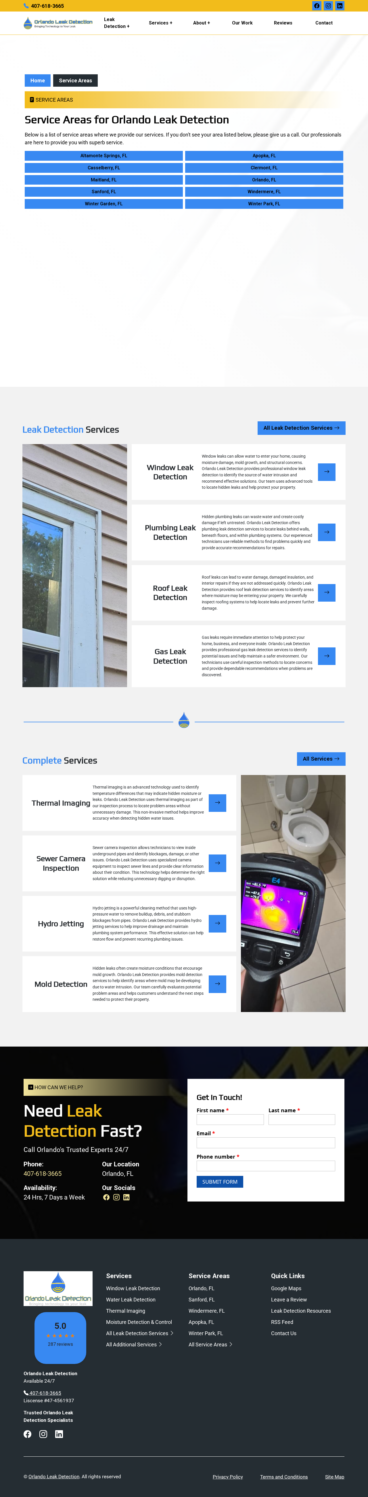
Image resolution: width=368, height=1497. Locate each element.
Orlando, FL (264, 180)
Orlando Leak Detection (53, 1476)
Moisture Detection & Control (139, 1322)
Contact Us (283, 1333)
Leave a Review (289, 1300)
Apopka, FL (264, 155)
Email (206, 1133)
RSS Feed (282, 1322)
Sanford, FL (104, 191)
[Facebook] (107, 1197)
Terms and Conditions (284, 1477)
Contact (324, 23)
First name (213, 1110)
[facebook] (316, 5)
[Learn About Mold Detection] (217, 984)
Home (37, 80)
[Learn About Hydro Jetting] (217, 924)
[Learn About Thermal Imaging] (217, 803)
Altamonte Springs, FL (103, 155)
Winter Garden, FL (104, 203)
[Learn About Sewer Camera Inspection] (217, 863)
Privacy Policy (228, 1477)
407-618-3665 (47, 6)
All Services (318, 758)
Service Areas (75, 80)
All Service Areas (208, 1344)
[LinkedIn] (339, 5)
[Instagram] (117, 1197)
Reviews (283, 23)
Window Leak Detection (133, 1288)
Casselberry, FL (104, 167)
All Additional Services (132, 1344)
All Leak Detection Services (299, 428)
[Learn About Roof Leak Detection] (327, 593)
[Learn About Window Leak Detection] (327, 472)
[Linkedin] (126, 1197)
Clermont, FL (264, 167)
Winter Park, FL (264, 203)
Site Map (334, 1477)
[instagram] (328, 5)
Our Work (242, 23)
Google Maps (286, 1288)
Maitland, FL (104, 180)
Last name (284, 1110)
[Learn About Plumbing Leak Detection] (327, 532)
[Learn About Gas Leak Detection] (327, 656)
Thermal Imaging (125, 1311)
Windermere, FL (264, 191)
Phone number (218, 1156)
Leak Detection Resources (301, 1311)
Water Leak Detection (131, 1300)
